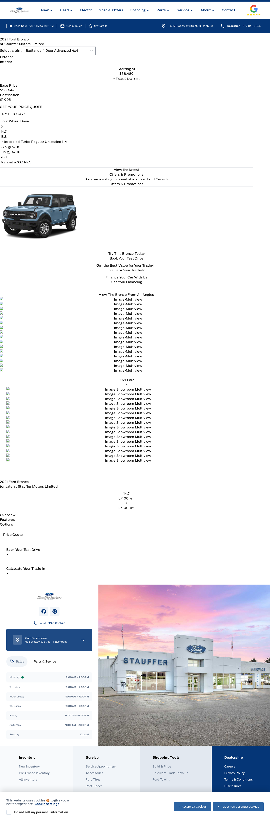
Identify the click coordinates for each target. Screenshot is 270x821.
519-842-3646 (252, 25)
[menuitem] (47, 10)
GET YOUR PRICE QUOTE (21, 107)
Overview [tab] (7, 515)
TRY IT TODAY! (12, 114)
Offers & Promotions (127, 184)
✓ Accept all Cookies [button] (193, 806)
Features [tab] (7, 520)
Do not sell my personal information (41, 812)
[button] (98, 26)
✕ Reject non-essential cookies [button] (238, 806)
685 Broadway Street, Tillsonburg (191, 25)
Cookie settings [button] (47, 804)
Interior (6, 62)
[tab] (126, 57)
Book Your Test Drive (126, 258)
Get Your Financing (126, 282)
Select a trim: (11, 50)
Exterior (6, 57)
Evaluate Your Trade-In (126, 270)
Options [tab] (6, 524)
